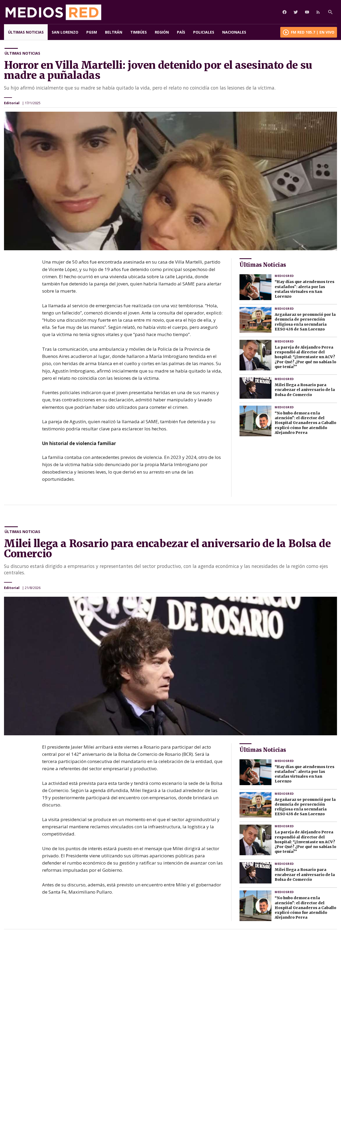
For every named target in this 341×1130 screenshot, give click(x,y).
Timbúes (138, 32)
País (181, 32)
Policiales (203, 32)
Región (162, 32)
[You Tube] (307, 12)
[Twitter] (295, 12)
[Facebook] (284, 12)
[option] (170, 181)
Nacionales (234, 32)
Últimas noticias (26, 32)
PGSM (91, 32)
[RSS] (318, 12)
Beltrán (113, 32)
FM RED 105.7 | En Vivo (312, 32)
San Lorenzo (65, 32)
